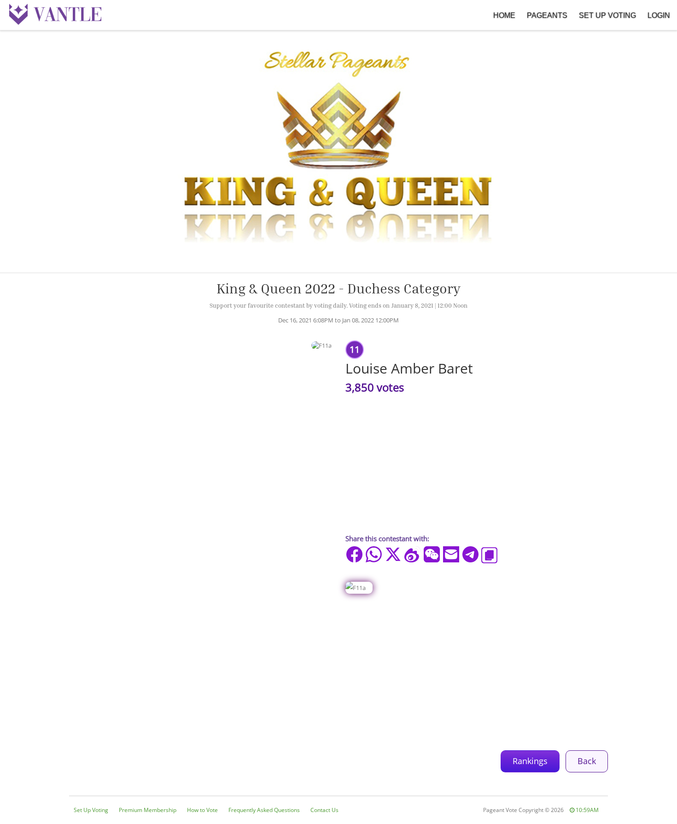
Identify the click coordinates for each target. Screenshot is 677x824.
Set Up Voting (607, 15)
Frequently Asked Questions (264, 810)
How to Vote (202, 810)
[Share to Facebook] (354, 554)
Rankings (530, 760)
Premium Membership (147, 810)
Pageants (547, 15)
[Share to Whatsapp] (374, 554)
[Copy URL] (489, 555)
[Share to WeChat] (432, 554)
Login (659, 15)
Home (504, 15)
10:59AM (586, 810)
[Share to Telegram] (470, 554)
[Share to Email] (451, 554)
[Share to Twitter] (393, 554)
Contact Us (324, 810)
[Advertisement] (338, 667)
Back (587, 760)
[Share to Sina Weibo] (412, 554)
